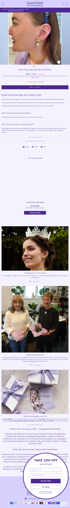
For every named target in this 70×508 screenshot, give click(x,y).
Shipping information (35, 141)
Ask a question (35, 137)
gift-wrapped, (32, 128)
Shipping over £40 (21, 76)
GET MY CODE (46, 481)
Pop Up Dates (35, 281)
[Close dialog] (68, 454)
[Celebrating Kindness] (35, 319)
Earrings (16, 99)
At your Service (35, 425)
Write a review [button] (35, 213)
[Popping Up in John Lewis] (35, 248)
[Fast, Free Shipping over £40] (35, 392)
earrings (32, 130)
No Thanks (46, 487)
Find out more (35, 365)
